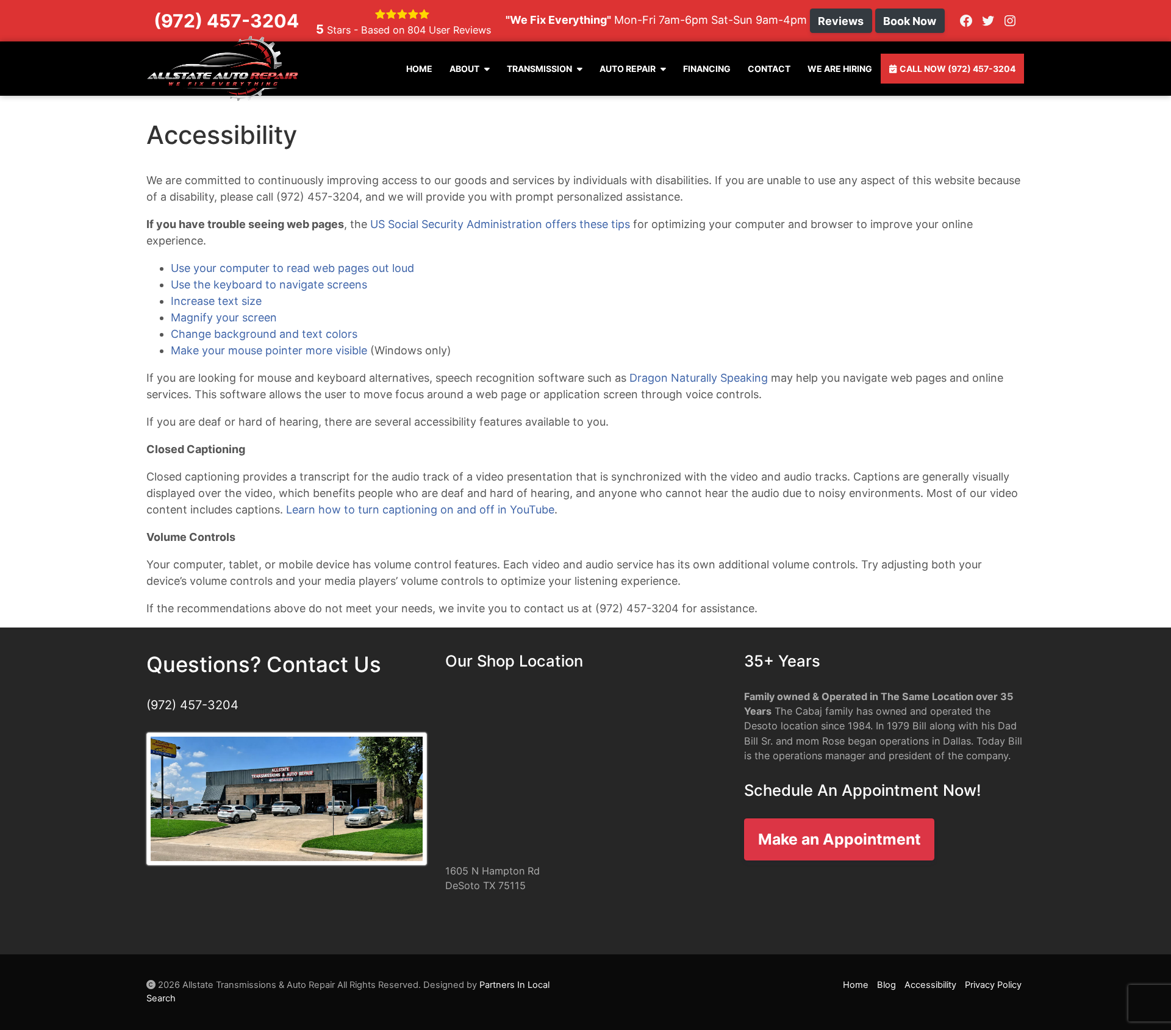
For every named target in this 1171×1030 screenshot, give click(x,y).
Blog (886, 984)
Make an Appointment (839, 839)
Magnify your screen (224, 317)
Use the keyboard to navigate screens (269, 284)
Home (419, 68)
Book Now (909, 21)
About (464, 68)
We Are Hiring (840, 68)
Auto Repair (628, 68)
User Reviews (449, 30)
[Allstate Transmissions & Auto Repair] (222, 68)
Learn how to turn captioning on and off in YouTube (420, 509)
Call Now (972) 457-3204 (957, 68)
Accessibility (930, 984)
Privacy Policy (993, 984)
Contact (769, 68)
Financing (707, 68)
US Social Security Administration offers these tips (500, 224)
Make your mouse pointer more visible (269, 350)
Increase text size (216, 301)
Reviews (841, 21)
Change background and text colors (264, 333)
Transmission (539, 68)
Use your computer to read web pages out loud (292, 268)
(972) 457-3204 (192, 705)
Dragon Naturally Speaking (698, 377)
